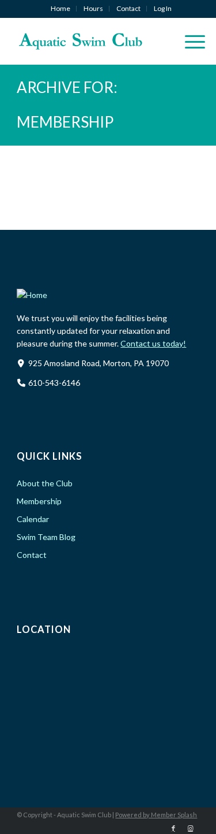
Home (60, 8)
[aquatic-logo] (89, 41)
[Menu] (189, 41)
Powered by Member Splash (156, 814)
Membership (39, 501)
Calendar (33, 519)
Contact (128, 8)
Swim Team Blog (46, 537)
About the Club (45, 483)
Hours (93, 8)
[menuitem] (61, 9)
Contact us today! (153, 343)
